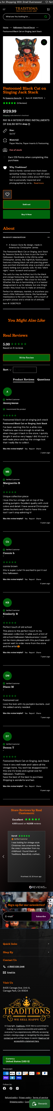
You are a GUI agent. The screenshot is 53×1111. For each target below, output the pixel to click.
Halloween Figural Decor (24, 27)
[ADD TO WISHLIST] (7, 194)
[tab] (23, 380)
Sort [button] (6, 369)
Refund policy (11, 1097)
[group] (26, 344)
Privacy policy (25, 1097)
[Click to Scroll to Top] (47, 1094)
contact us (8, 1038)
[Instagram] (17, 1088)
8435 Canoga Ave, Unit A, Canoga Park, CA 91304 (16, 989)
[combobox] (26, 16)
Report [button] (32, 449)
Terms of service (40, 1097)
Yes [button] (26, 449)
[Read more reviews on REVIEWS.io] (38, 887)
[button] (4, 9)
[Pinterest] (11, 1088)
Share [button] (38, 449)
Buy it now (26, 214)
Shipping (6, 115)
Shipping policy (17, 1102)
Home (5, 27)
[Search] (46, 16)
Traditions (20, 1026)
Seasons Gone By (13, 98)
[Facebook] (4, 1088)
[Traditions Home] (26, 9)
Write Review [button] (26, 357)
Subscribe (41, 916)
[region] (26, 856)
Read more (39, 183)
